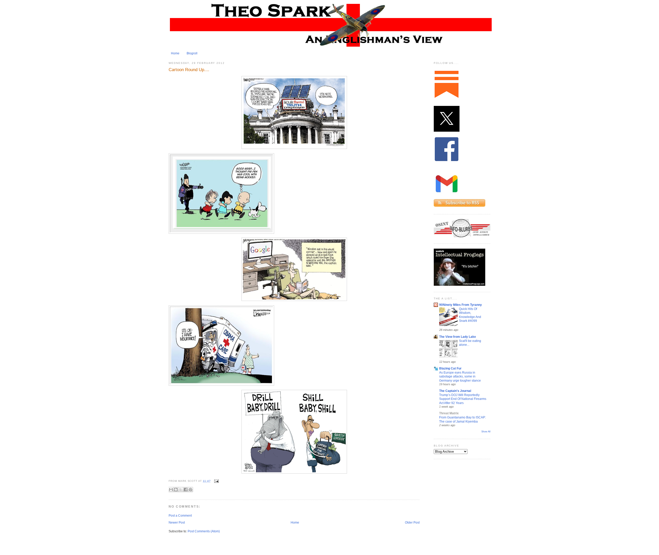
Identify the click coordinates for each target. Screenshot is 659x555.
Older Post (412, 522)
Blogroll (192, 53)
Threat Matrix (449, 413)
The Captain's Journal (455, 391)
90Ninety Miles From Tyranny (460, 305)
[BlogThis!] (175, 489)
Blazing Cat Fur (450, 368)
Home (175, 53)
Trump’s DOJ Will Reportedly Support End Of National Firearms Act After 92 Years (462, 399)
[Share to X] (180, 489)
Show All (485, 431)
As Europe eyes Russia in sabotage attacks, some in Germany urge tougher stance (460, 376)
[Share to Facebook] (185, 489)
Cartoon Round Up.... (189, 69)
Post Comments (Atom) (204, 531)
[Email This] (171, 489)
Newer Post (177, 522)
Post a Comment (180, 515)
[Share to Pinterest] (190, 489)
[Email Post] (216, 481)
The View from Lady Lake (457, 337)
